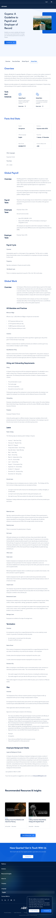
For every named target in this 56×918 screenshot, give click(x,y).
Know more (21, 106)
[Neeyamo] (4, 6)
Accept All (46, 910)
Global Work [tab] (34, 61)
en (51, 1)
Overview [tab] (7, 61)
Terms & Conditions (7, 912)
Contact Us (9, 42)
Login (46, 1)
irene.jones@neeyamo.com (39, 775)
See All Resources (26, 835)
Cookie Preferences (17, 912)
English (4, 892)
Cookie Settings (34, 910)
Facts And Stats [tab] (16, 61)
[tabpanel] (16, 816)
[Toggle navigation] (53, 6)
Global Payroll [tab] (25, 61)
